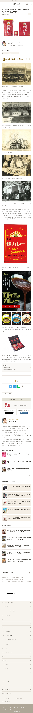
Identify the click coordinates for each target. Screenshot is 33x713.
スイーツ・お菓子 (5, 644)
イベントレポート (5, 664)
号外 (3, 685)
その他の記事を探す (8, 572)
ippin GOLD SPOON (6, 689)
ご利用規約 (22, 707)
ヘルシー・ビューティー (7, 615)
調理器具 (3, 656)
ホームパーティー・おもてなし (8, 611)
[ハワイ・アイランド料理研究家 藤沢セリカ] (11, 423)
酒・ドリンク (4, 648)
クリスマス (4, 623)
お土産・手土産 (5, 606)
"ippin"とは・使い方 (6, 701)
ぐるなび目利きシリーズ (14, 707)
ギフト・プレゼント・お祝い (8, 602)
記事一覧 (28, 475)
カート (27, 3)
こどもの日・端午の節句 (7, 635)
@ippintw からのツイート (7, 693)
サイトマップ (4, 709)
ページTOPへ (16, 590)
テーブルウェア (5, 660)
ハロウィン (4, 619)
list (10, 388)
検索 (30, 3)
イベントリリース (5, 681)
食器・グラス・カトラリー (7, 652)
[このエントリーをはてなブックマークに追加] (14, 386)
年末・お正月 (4, 627)
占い (3, 672)
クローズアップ (5, 668)
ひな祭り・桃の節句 (6, 631)
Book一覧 (18, 698)
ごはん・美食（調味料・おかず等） (9, 639)
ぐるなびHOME (5, 707)
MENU (2, 3)
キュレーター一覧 (5, 698)
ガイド (3, 677)
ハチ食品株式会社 (6, 393)
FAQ (9, 709)
